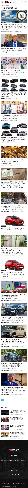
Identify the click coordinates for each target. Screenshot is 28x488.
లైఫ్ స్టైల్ (3, 135)
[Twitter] (15, 474)
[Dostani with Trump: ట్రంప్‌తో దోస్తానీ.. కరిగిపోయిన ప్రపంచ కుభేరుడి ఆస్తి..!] (14, 40)
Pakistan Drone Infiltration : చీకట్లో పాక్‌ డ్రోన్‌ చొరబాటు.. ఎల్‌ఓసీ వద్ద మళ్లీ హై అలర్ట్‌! (18, 411)
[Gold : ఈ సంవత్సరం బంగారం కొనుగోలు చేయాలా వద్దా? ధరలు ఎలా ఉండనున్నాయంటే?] (14, 152)
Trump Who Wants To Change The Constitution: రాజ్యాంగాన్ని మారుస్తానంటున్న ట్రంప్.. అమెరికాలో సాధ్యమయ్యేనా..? (13, 390)
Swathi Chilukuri (4, 53)
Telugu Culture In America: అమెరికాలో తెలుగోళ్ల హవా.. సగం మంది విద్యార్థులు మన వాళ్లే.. (13, 296)
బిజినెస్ (3, 90)
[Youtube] (19, 474)
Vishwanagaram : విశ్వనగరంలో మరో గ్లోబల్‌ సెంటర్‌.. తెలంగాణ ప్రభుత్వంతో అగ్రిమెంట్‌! (13, 117)
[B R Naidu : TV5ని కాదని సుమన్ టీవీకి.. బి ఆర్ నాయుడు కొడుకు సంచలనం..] (5, 427)
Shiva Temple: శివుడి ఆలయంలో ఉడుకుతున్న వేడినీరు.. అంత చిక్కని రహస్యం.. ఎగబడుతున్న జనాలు (13, 207)
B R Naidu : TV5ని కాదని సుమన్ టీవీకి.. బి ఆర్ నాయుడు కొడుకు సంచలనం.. (17, 427)
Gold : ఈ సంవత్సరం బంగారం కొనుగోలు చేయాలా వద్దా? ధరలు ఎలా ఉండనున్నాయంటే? (13, 161)
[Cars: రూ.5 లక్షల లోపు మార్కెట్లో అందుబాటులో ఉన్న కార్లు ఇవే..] (14, 220)
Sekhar (2, 120)
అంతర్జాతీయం (4, 22)
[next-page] (8, 400)
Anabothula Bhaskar (5, 31)
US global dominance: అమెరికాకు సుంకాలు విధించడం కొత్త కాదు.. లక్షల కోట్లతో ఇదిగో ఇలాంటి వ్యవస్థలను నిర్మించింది (14, 27)
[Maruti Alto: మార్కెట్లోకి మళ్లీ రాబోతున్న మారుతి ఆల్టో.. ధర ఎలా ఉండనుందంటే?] (14, 265)
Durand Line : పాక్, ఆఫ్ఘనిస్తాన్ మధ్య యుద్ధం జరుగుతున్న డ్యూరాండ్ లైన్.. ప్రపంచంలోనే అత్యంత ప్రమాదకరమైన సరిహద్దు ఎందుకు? (13, 184)
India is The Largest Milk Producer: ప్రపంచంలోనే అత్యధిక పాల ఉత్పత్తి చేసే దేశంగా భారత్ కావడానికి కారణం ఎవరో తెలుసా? (12, 251)
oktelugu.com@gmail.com (12, 465)
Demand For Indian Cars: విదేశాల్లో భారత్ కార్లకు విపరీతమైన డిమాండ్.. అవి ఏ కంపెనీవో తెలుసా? (13, 139)
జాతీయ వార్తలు (4, 113)
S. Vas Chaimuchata (5, 142)
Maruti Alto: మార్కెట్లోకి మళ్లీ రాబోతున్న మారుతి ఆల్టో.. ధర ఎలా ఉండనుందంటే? (13, 274)
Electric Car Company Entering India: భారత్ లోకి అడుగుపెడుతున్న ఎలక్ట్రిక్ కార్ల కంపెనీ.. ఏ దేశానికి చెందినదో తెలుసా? (12, 366)
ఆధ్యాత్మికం (4, 203)
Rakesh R (3, 98)
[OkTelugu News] (9, 2)
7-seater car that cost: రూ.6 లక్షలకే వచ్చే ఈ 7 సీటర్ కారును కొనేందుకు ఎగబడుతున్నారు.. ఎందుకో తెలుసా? (13, 319)
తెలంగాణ (3, 385)
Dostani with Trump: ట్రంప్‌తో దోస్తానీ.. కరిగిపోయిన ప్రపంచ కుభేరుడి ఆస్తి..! (14, 50)
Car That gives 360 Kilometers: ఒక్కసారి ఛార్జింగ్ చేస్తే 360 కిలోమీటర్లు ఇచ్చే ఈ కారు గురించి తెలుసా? (12, 342)
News (3, 361)
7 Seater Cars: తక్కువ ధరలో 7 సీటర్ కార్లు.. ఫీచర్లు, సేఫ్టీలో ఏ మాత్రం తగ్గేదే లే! (14, 94)
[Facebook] (9, 474)
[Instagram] (12, 474)
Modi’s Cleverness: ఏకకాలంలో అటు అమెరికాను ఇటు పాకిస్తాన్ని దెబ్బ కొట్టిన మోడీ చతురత (13, 72)
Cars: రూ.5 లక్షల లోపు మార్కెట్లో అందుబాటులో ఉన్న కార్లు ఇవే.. (12, 229)
